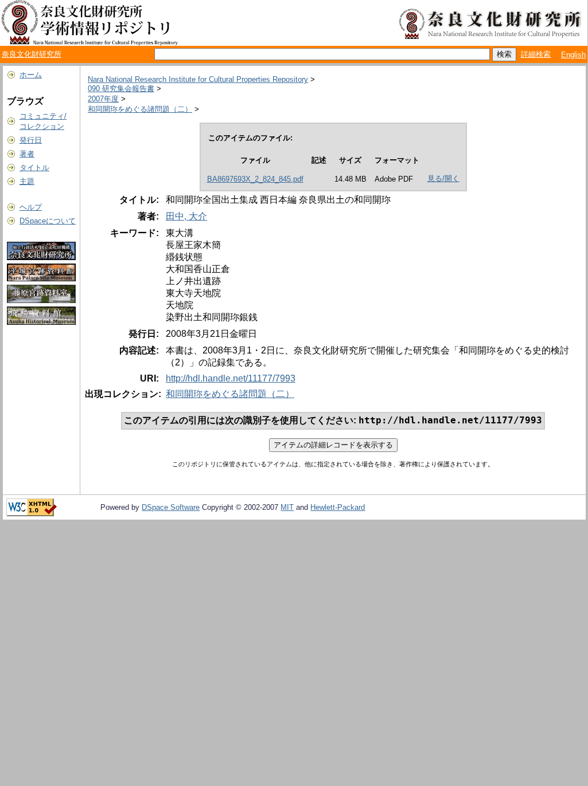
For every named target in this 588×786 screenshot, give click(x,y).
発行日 (31, 140)
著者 (27, 154)
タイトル (34, 167)
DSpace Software (171, 507)
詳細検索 (536, 54)
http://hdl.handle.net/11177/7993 (230, 378)
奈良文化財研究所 (31, 54)
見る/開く (443, 178)
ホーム (31, 74)
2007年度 (103, 99)
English (573, 54)
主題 (27, 181)
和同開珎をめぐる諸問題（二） (140, 109)
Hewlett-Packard (337, 507)
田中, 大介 (186, 216)
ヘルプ (31, 207)
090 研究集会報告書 (121, 88)
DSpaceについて (48, 221)
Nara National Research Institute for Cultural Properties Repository (198, 79)
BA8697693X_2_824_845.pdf (255, 179)
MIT (287, 507)
